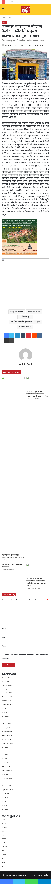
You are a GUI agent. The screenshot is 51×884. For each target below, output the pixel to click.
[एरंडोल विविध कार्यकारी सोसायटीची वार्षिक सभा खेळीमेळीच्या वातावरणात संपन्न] (37, 570)
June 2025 (5, 708)
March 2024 (6, 766)
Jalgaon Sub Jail (17, 311)
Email (4, 637)
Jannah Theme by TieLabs (39, 875)
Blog (3, 819)
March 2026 (6, 681)
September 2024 (7, 743)
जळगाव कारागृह (25, 326)
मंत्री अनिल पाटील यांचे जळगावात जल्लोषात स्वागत (13, 556)
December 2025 (7, 693)
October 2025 (6, 700)
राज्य (3, 866)
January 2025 (6, 727)
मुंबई (3, 858)
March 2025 (6, 720)
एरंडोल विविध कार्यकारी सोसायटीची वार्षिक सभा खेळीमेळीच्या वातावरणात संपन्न (36, 582)
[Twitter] (11, 335)
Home (5, 17)
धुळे (3, 850)
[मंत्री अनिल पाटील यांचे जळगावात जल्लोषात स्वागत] (13, 465)
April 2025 (5, 716)
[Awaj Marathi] (25, 9)
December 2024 (7, 731)
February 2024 (7, 770)
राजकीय (4, 862)
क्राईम (3, 831)
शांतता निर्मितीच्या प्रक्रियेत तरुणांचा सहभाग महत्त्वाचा (20, 2)
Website (4, 646)
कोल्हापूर (4, 827)
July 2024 (5, 751)
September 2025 (7, 704)
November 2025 (7, 696)
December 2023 (7, 778)
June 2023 (5, 801)
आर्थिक (4, 823)
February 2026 (7, 685)
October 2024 (6, 739)
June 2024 (5, 755)
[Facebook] (6, 335)
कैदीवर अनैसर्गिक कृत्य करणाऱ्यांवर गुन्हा (26, 321)
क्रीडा (3, 835)
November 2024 (7, 735)
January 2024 (6, 774)
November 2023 (7, 782)
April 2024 (5, 762)
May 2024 (5, 758)
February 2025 (7, 724)
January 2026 (6, 689)
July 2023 (5, 797)
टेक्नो (3, 843)
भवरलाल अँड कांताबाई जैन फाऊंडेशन (12, 566)
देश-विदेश (4, 846)
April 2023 (5, 809)
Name (4, 628)
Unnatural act (34, 311)
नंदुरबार (4, 854)
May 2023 (5, 805)
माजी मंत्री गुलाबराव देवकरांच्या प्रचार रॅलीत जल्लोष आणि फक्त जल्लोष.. (37, 393)
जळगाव (11, 17)
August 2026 (6, 677)
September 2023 (7, 789)
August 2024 (6, 747)
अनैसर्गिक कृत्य (26, 316)
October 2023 (6, 786)
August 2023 (6, 793)
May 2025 (5, 712)
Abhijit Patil (8, 45)
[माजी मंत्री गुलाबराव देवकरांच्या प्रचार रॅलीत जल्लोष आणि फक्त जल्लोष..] (37, 383)
